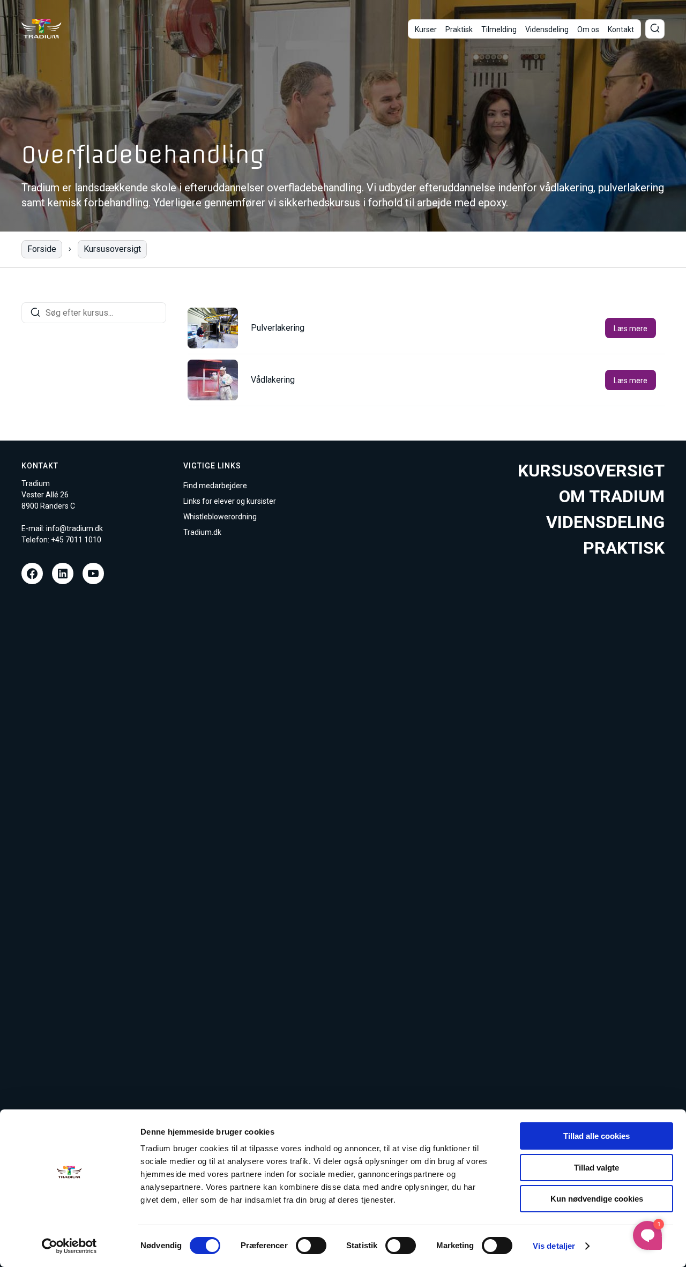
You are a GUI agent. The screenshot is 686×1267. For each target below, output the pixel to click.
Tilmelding (499, 29)
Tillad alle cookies (596, 1136)
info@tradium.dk (74, 528)
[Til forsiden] (41, 29)
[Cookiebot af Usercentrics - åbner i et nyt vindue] (69, 1246)
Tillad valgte (596, 1167)
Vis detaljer (554, 1245)
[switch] (311, 1245)
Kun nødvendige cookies (596, 1198)
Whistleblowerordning (220, 516)
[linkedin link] (62, 573)
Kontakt (621, 29)
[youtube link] (93, 573)
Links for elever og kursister (229, 501)
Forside (41, 249)
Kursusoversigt (112, 249)
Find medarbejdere (215, 485)
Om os (588, 29)
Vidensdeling (547, 29)
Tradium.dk (202, 532)
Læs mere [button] (630, 328)
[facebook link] (32, 573)
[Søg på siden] (655, 29)
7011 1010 (83, 539)
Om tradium (612, 496)
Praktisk (459, 29)
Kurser (426, 29)
